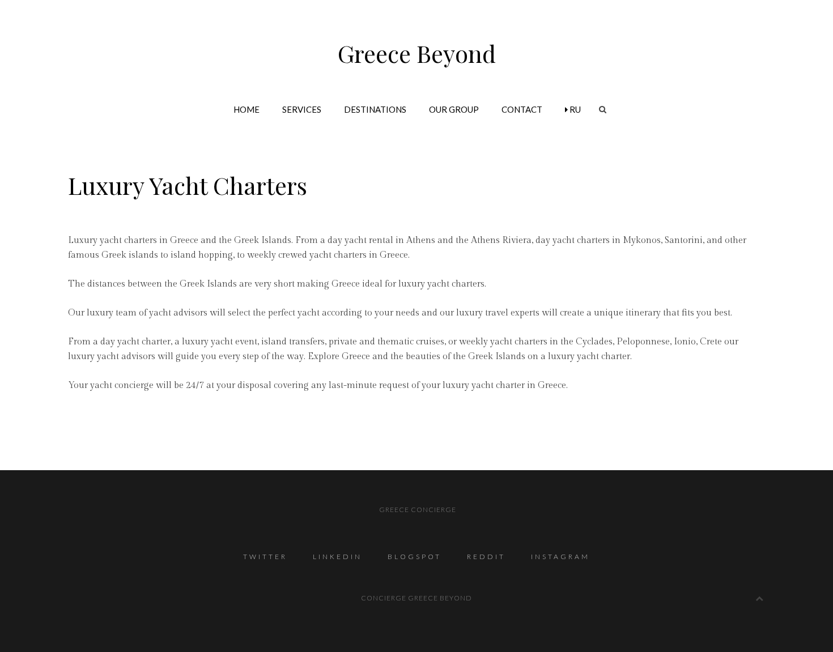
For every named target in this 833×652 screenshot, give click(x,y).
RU (574, 109)
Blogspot (414, 556)
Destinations (375, 109)
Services (301, 109)
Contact (522, 109)
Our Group (454, 109)
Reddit (486, 556)
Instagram (560, 556)
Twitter (265, 556)
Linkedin (337, 556)
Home (246, 109)
